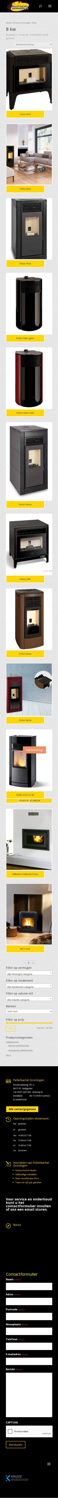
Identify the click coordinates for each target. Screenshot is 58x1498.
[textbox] (29, 974)
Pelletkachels (12, 1042)
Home (8, 22)
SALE (8, 1055)
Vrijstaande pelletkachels (20, 1050)
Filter (10, 1028)
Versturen (15, 1444)
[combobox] (29, 973)
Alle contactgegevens (22, 1109)
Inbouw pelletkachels (18, 1045)
